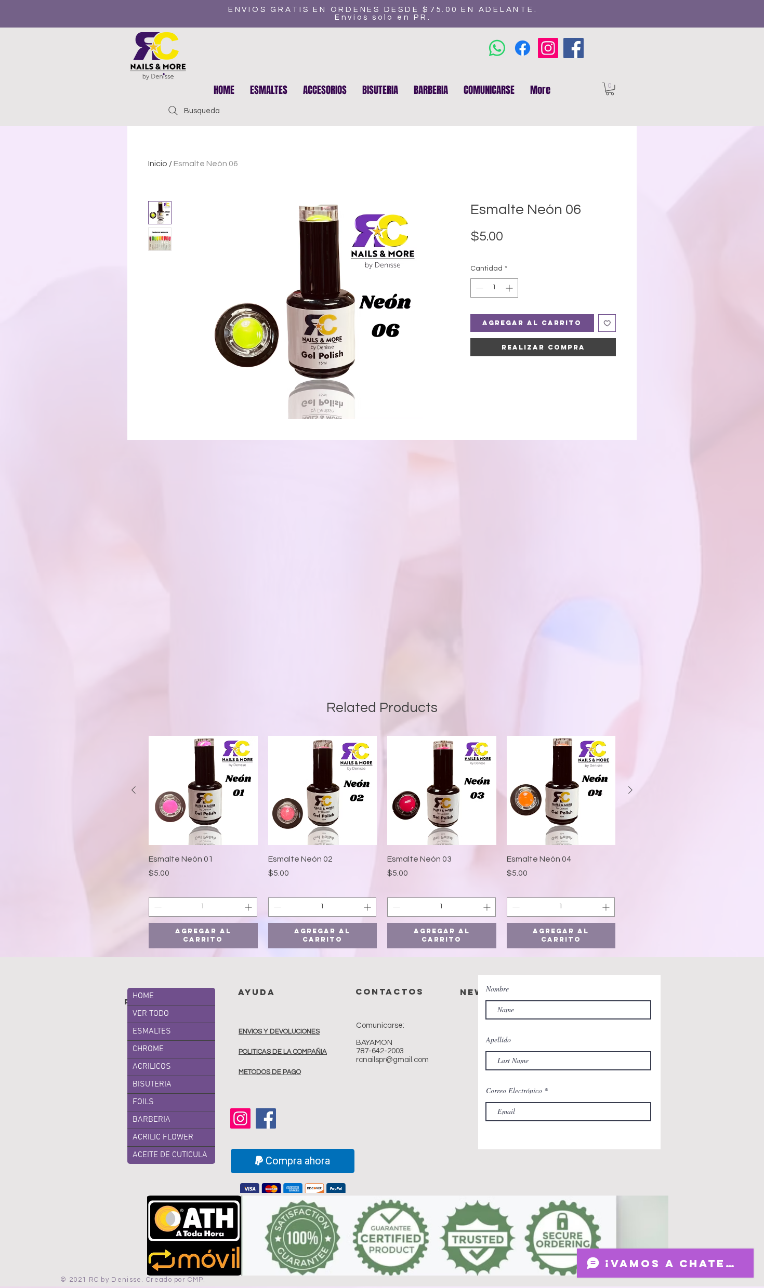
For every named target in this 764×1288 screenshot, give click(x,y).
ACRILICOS (152, 1067)
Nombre (497, 988)
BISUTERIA (152, 1084)
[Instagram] (548, 48)
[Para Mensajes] (497, 48)
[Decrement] (478, 288)
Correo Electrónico (514, 1090)
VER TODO (151, 1014)
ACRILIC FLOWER (163, 1137)
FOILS (143, 1102)
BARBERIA (151, 1120)
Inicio (157, 163)
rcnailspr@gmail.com (392, 1060)
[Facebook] (573, 48)
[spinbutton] (494, 288)
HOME (143, 996)
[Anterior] (133, 790)
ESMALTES (152, 1031)
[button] (324, 90)
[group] (382, 841)
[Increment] (510, 288)
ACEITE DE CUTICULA (170, 1155)
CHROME (148, 1049)
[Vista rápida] (203, 790)
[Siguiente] (630, 790)
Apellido (498, 1039)
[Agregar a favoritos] (607, 323)
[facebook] (522, 48)
